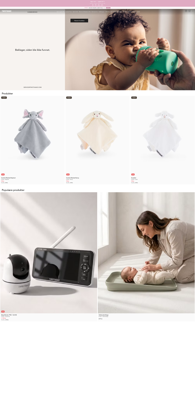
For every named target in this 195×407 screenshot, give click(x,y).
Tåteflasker (119, 11)
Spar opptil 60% (61, 11)
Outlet (138, 11)
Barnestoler (113, 11)
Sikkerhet (107, 11)
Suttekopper (101, 11)
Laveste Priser (68, 11)
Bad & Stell (75, 11)
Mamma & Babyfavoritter (85, 11)
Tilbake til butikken (79, 20)
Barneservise (95, 11)
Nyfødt (129, 11)
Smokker (125, 11)
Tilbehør (134, 11)
